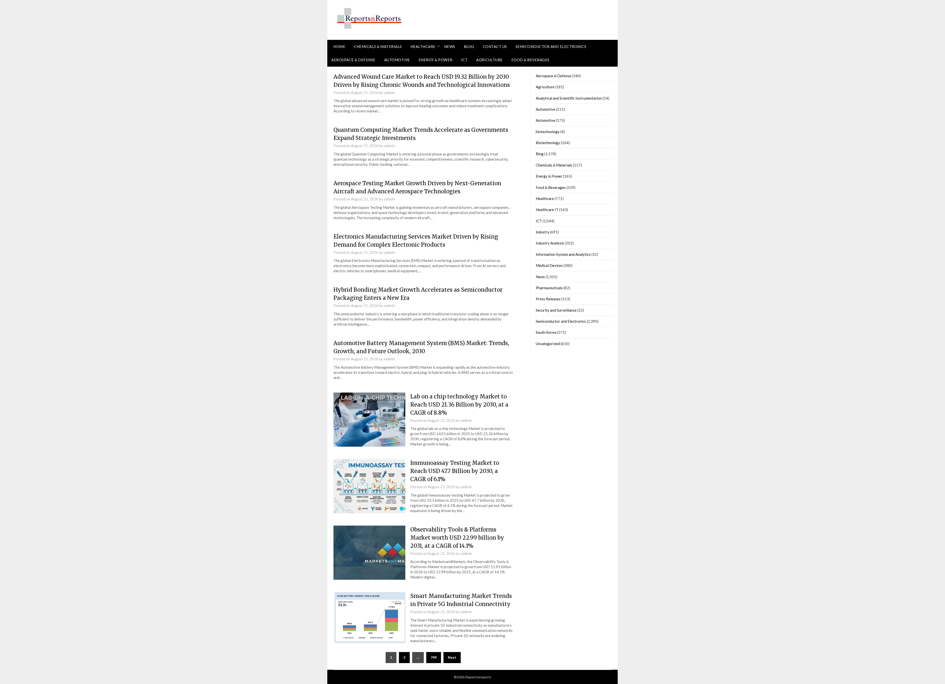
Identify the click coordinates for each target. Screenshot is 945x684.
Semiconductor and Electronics (551, 46)
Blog (469, 46)
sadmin (389, 92)
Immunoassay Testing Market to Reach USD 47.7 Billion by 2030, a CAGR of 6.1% (454, 471)
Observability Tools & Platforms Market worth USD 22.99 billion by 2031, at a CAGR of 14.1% (457, 537)
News (449, 46)
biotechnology (548, 131)
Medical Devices (549, 265)
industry (542, 232)
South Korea (546, 332)
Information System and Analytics (563, 254)
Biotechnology (548, 142)
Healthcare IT (547, 209)
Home (339, 46)
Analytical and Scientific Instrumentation (569, 98)
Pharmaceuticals (549, 288)
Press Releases (548, 299)
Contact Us (495, 46)
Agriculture (489, 60)
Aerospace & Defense (353, 60)
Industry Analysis (550, 243)
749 (434, 657)
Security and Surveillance (556, 310)
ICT (464, 60)
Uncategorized (548, 343)
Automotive (397, 60)
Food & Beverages (530, 60)
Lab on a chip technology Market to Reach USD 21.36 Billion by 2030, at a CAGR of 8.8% (459, 404)
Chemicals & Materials (378, 46)
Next (452, 657)
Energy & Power (436, 60)
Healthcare (423, 46)
